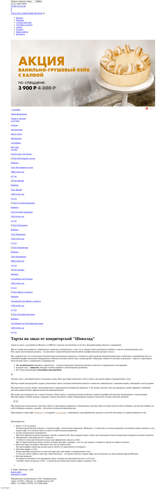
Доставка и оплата (24, 25)
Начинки (20, 20)
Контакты (20, 34)
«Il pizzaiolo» (61, 412)
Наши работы (22, 32)
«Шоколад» (39, 412)
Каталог (19, 18)
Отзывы (19, 29)
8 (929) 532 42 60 (18, 6)
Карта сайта (16, 472)
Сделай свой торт (24, 22)
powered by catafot (19, 474)
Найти (38, 1)
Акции (19, 27)
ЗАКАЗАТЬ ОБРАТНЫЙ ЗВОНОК (26, 13)
